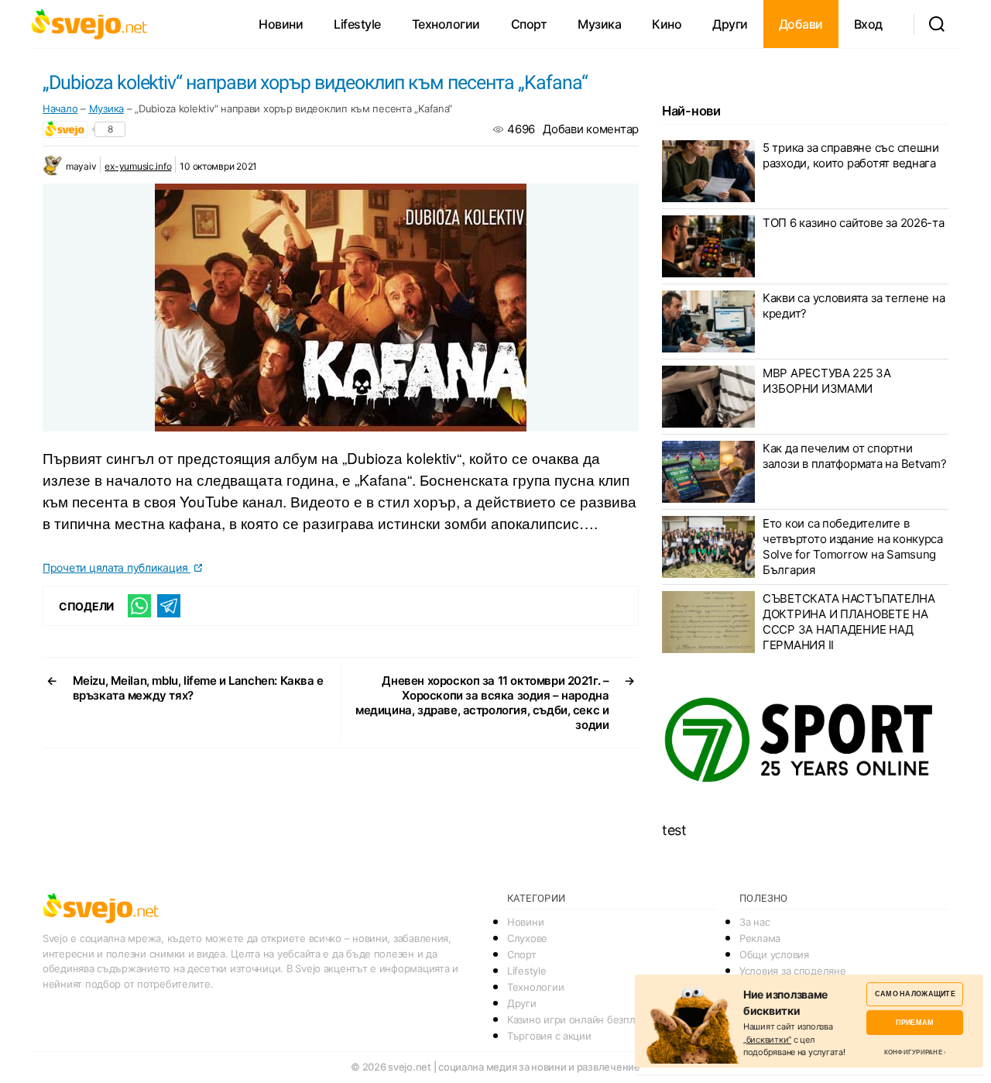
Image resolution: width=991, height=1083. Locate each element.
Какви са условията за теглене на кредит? (854, 306)
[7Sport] (805, 740)
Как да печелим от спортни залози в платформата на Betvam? (855, 456)
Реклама (759, 938)
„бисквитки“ (767, 1039)
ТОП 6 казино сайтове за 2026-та (854, 222)
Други (730, 24)
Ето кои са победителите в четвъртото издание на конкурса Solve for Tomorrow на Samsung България (853, 546)
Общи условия (774, 954)
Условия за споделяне (792, 970)
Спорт (529, 24)
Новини (281, 24)
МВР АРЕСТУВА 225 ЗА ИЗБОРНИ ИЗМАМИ (827, 381)
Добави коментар (591, 129)
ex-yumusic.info (138, 166)
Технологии (446, 24)
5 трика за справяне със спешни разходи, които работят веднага (851, 155)
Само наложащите (915, 993)
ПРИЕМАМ (915, 1022)
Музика (599, 24)
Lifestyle (357, 24)
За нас (754, 922)
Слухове (527, 938)
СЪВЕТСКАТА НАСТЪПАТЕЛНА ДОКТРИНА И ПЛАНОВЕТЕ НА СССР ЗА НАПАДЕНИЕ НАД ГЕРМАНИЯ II (849, 621)
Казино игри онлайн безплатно (582, 1019)
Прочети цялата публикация (116, 567)
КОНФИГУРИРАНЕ (913, 1052)
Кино (666, 24)
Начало (60, 108)
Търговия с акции (549, 1036)
